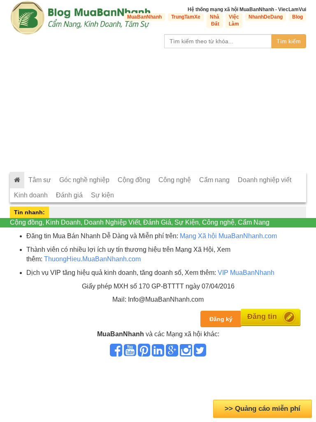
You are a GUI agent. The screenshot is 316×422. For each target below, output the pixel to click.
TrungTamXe (185, 17)
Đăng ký (220, 319)
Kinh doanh (31, 195)
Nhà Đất (214, 20)
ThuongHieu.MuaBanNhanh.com (92, 259)
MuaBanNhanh (144, 17)
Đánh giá (69, 195)
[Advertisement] (158, 110)
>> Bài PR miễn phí (262, 409)
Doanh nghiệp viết (264, 179)
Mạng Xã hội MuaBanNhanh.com (228, 235)
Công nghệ (174, 179)
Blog (297, 17)
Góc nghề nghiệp (84, 179)
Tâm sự (39, 179)
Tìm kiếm (288, 41)
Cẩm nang (214, 179)
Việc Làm (234, 20)
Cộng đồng (134, 179)
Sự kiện (102, 195)
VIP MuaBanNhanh (246, 272)
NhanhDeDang (266, 17)
